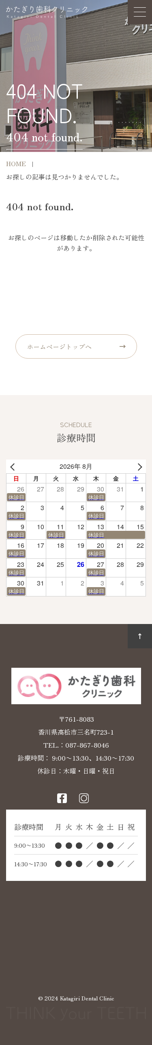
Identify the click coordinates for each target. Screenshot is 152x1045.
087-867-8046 (87, 745)
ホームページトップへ (59, 346)
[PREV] (13, 466)
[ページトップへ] (140, 636)
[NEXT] (138, 466)
